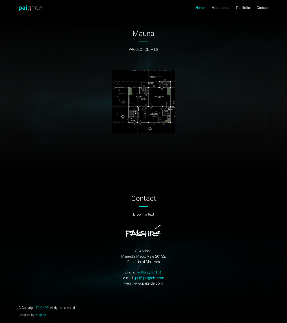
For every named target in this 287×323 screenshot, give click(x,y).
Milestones (220, 8)
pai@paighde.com (149, 278)
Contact (263, 8)
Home (200, 8)
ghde (30, 7)
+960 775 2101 (150, 272)
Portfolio (243, 8)
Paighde (40, 314)
